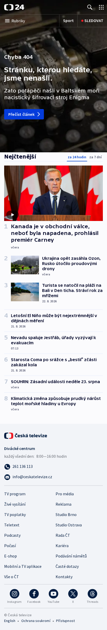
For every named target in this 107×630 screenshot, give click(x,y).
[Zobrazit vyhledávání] (90, 7)
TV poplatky (15, 514)
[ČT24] (14, 7)
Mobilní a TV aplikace (23, 566)
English (9, 620)
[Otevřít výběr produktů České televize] (101, 7)
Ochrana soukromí (35, 620)
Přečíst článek (21, 114)
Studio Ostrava (69, 524)
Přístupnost (65, 620)
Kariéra (62, 545)
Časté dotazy (67, 566)
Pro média (65, 493)
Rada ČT (63, 535)
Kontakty (64, 576)
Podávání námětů (71, 556)
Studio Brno (66, 514)
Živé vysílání (14, 504)
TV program (14, 493)
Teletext (11, 524)
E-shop (10, 556)
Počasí (10, 545)
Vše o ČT (11, 576)
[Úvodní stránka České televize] (26, 435)
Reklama (63, 504)
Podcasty (12, 535)
